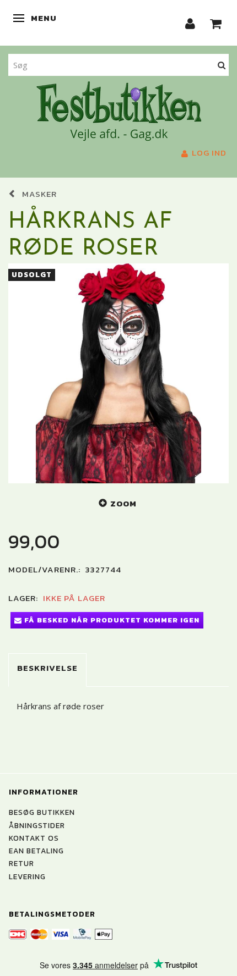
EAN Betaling (36, 850)
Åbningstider (37, 825)
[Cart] (216, 22)
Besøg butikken (42, 812)
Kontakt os (34, 837)
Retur (21, 863)
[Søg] (222, 64)
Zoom (123, 503)
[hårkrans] (118, 373)
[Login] (190, 22)
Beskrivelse (47, 667)
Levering (27, 876)
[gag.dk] (118, 110)
